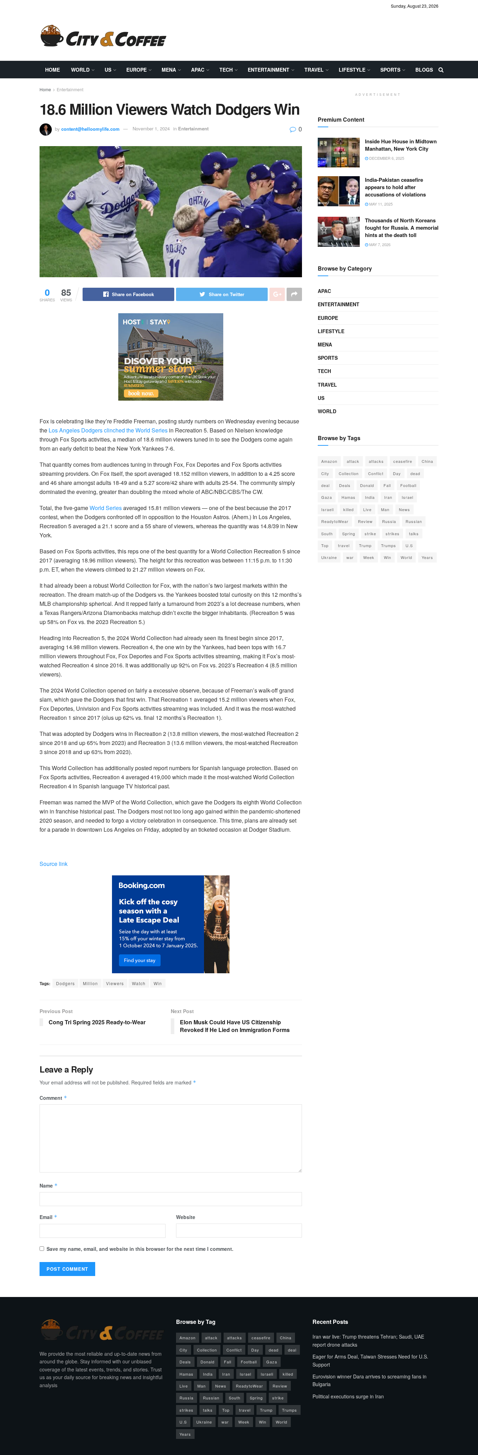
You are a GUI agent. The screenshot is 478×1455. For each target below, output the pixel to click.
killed (348, 509)
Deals (345, 485)
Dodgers (65, 983)
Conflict (376, 473)
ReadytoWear (335, 521)
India (370, 497)
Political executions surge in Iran (348, 1396)
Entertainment (268, 69)
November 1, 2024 (151, 128)
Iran (388, 497)
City (325, 473)
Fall (387, 485)
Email (48, 1216)
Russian (414, 521)
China (427, 461)
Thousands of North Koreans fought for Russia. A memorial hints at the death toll (401, 227)
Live (367, 509)
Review (365, 521)
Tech (226, 69)
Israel (407, 497)
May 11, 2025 (380, 204)
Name (49, 1185)
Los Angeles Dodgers (76, 430)
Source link (54, 864)
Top (325, 545)
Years (427, 557)
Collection (349, 473)
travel (344, 545)
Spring (348, 533)
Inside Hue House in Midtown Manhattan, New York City (401, 144)
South (327, 533)
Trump (365, 545)
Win (158, 983)
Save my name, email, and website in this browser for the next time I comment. (140, 1248)
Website (185, 1216)
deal (325, 485)
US (108, 69)
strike (370, 533)
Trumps (388, 545)
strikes (393, 533)
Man (385, 509)
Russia (389, 521)
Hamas (349, 497)
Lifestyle (352, 69)
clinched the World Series (136, 430)
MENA (169, 69)
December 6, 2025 (386, 158)
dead (415, 473)
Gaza (326, 497)
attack (353, 461)
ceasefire (402, 461)
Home (52, 69)
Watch (139, 983)
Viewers (115, 983)
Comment (53, 1097)
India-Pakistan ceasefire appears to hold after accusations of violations (395, 187)
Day (397, 473)
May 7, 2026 (379, 244)
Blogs (424, 69)
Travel (314, 69)
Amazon (329, 461)
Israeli (327, 509)
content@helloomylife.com (90, 128)
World (80, 69)
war (350, 557)
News (404, 509)
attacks (376, 461)
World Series (106, 508)
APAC (197, 69)
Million (90, 983)
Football (408, 485)
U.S (409, 545)
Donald (367, 485)
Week (368, 557)
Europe (136, 69)
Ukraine (329, 557)
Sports (390, 69)
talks (414, 533)
